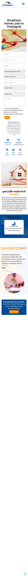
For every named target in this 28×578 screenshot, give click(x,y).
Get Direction (14, 312)
